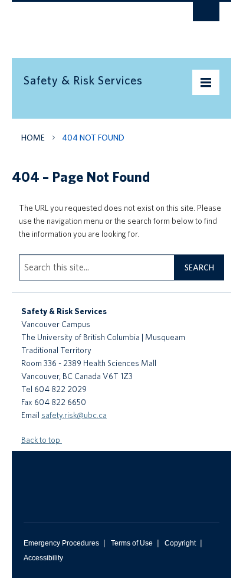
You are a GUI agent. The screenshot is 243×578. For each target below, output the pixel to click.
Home (33, 137)
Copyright (180, 543)
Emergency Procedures (61, 543)
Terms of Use (132, 543)
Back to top (41, 440)
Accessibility (43, 558)
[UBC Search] (206, 15)
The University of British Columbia (92, 24)
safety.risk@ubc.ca (74, 415)
